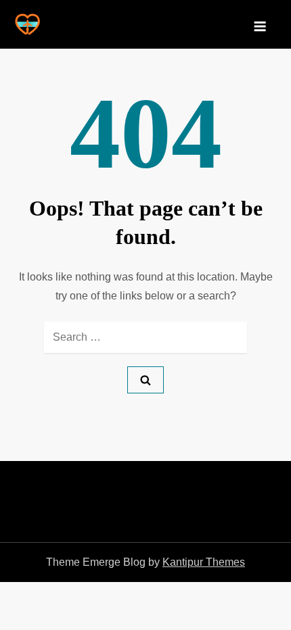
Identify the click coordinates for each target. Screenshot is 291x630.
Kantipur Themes (203, 562)
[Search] (145, 379)
